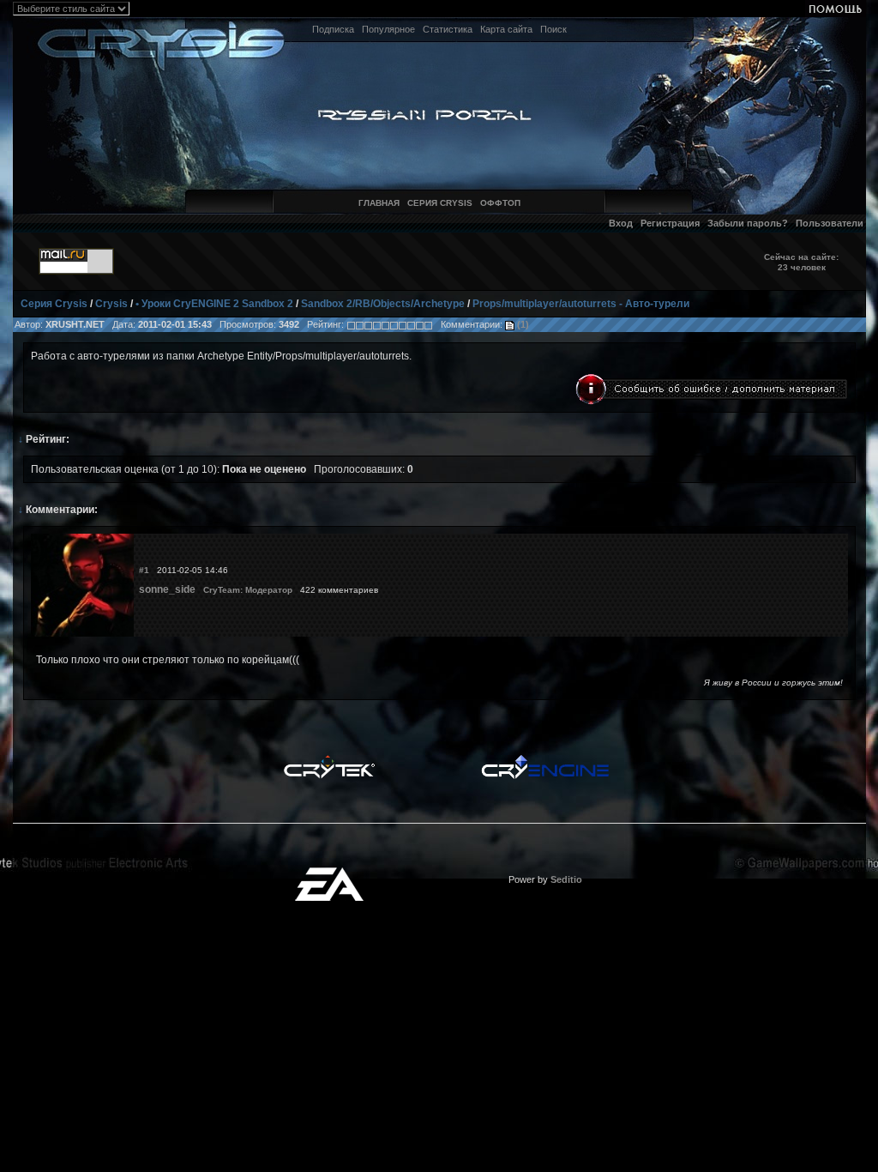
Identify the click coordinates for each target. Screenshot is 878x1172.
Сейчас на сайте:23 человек (801, 262)
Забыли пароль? (747, 223)
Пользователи (829, 223)
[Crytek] (329, 759)
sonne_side (167, 589)
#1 (144, 570)
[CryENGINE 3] (545, 759)
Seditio (566, 879)
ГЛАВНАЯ (379, 203)
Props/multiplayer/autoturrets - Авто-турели (580, 304)
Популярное (388, 29)
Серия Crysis (54, 304)
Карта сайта (506, 29)
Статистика (447, 29)
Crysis (111, 304)
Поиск (553, 29)
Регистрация (670, 223)
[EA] (329, 872)
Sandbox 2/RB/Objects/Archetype (383, 304)
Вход (621, 223)
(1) (521, 324)
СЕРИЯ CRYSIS (439, 203)
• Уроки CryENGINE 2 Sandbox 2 (214, 304)
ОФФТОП (500, 203)
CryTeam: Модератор (247, 590)
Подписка (333, 29)
